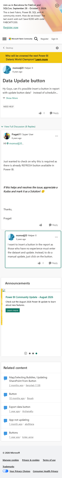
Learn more (41, 59)
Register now (10, 27)
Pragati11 (16, 134)
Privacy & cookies (31, 460)
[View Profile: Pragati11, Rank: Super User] (6, 136)
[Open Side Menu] (4, 38)
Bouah (30, 398)
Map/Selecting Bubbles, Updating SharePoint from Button (28, 379)
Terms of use (49, 460)
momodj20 (18, 67)
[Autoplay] (25, 353)
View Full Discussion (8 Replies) (19, 126)
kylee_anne (27, 437)
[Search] (36, 39)
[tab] (29, 353)
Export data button (19, 406)
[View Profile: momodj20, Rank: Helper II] (7, 70)
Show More (12, 98)
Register (45, 38)
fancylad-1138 (33, 385)
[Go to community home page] (20, 39)
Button (13, 393)
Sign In (54, 38)
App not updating (19, 419)
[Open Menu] (57, 48)
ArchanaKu (27, 411)
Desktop (9, 48)
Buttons (13, 432)
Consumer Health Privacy (45, 471)
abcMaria (29, 424)
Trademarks (8, 466)
